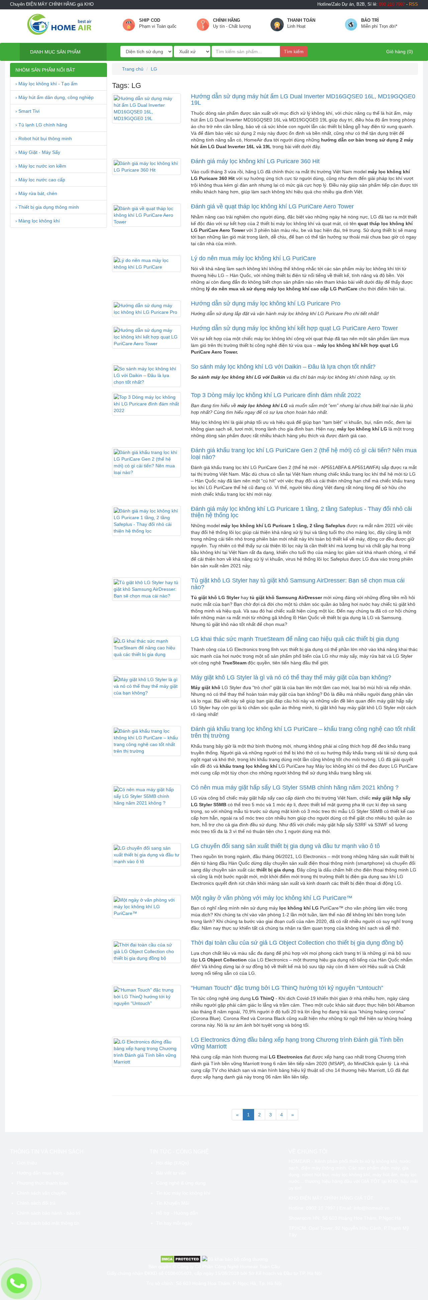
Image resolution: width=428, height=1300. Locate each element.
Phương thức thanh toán (43, 1183)
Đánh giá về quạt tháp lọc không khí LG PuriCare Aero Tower (272, 206)
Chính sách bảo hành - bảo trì (48, 1213)
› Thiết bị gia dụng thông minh (47, 207)
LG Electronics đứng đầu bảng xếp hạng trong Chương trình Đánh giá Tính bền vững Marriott (297, 1043)
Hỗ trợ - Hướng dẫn (177, 1213)
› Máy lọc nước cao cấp (40, 179)
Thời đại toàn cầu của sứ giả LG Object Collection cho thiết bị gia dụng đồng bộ (297, 942)
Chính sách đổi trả (36, 1203)
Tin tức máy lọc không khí (183, 1193)
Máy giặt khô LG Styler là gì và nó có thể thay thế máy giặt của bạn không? (291, 677)
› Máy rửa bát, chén (36, 193)
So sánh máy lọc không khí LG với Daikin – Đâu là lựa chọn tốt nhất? (283, 366)
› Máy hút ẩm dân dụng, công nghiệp (54, 97)
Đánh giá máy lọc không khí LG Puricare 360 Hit (255, 161)
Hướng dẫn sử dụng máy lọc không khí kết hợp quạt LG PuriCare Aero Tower (294, 328)
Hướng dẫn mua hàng (40, 1173)
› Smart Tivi (27, 111)
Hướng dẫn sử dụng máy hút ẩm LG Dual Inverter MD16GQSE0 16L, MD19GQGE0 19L (303, 99)
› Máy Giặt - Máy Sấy (37, 152)
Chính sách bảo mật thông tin (48, 1223)
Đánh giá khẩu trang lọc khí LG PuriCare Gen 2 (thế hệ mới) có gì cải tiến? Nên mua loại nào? (304, 453)
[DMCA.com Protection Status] (180, 1259)
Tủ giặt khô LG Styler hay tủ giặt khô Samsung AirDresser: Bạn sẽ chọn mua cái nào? (298, 583)
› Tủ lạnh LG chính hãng (41, 124)
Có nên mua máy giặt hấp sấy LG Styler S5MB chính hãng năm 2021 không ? (295, 787)
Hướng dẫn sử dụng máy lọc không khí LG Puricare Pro (265, 303)
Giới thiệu (27, 1163)
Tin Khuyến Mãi (172, 1203)
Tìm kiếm (294, 51)
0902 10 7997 (320, 1208)
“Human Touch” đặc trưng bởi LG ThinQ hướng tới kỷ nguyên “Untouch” (287, 988)
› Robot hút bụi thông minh (43, 138)
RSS (413, 4)
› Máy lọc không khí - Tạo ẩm (46, 83)
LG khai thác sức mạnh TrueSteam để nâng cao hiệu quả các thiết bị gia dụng (295, 639)
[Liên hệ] (16, 1283)
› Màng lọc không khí (37, 220)
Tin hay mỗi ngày (174, 1223)
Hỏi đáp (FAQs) (172, 1163)
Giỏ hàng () (399, 51)
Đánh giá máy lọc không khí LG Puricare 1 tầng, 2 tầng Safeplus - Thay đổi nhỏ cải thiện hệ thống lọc (301, 512)
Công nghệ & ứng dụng (181, 1183)
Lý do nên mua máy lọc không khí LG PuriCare (253, 258)
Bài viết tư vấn (171, 1173)
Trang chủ (132, 69)
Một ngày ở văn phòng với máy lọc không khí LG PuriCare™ (271, 898)
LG (154, 69)
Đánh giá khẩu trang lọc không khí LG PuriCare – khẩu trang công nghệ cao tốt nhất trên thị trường (303, 732)
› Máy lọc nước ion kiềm (40, 166)
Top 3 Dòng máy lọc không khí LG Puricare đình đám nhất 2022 (276, 395)
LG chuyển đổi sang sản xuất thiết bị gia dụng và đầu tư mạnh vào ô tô (285, 846)
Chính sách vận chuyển (42, 1193)
